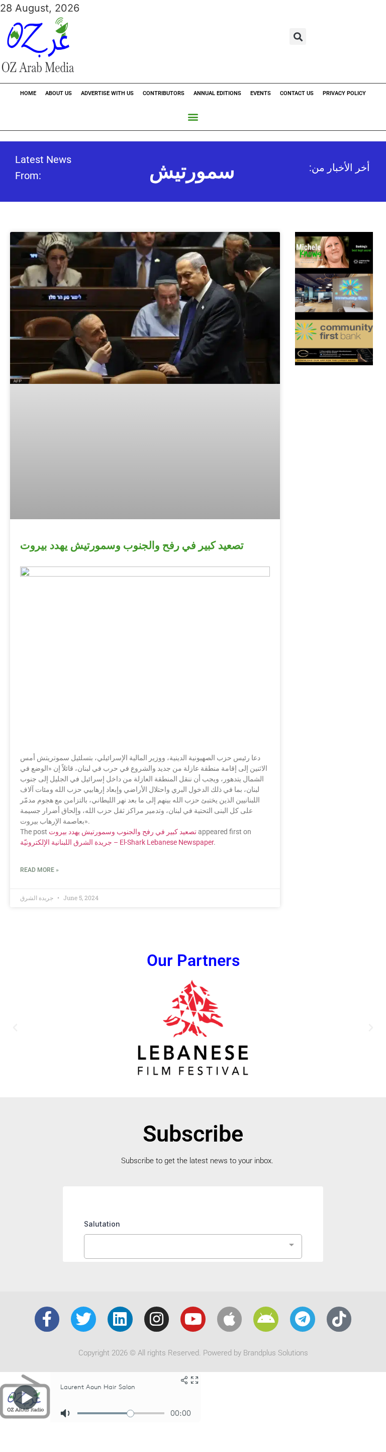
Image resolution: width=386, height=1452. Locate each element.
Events (260, 93)
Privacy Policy (344, 93)
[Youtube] (193, 1319)
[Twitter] (83, 1319)
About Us (58, 93)
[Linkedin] (120, 1319)
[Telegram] (302, 1319)
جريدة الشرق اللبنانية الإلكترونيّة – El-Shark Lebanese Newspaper (117, 842)
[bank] (334, 362)
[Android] (265, 1319)
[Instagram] (156, 1319)
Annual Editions (217, 93)
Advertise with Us (107, 93)
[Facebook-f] (47, 1319)
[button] (298, 36)
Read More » (39, 869)
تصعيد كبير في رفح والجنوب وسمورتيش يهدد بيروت (132, 545)
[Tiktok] (339, 1319)
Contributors (163, 93)
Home (28, 93)
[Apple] (229, 1319)
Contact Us (297, 93)
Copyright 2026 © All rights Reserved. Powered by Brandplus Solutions (193, 1352)
